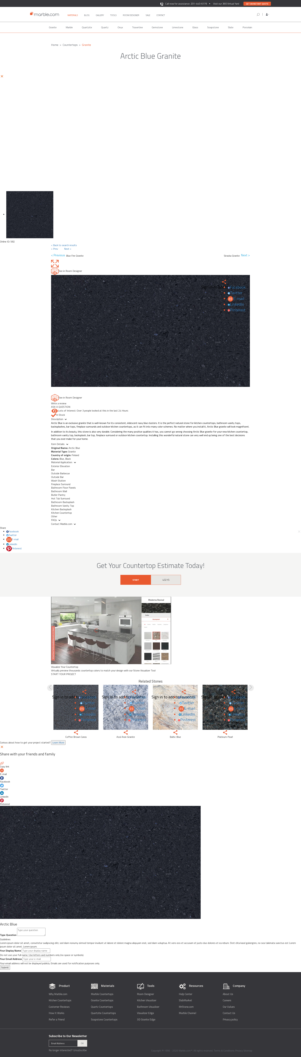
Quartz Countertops (102, 1007)
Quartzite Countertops (103, 1013)
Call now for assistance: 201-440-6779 (186, 3)
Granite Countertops (102, 1000)
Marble (69, 27)
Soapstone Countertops (104, 1020)
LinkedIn (237, 304)
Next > (67, 249)
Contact (160, 15)
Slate (230, 27)
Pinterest (238, 310)
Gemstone (157, 27)
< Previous (58, 255)
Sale (148, 15)
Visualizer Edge (145, 1013)
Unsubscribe (80, 1050)
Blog (87, 15)
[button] (267, 14)
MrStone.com (186, 1007)
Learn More (58, 742)
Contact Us (229, 1013)
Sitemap (247, 1050)
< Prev (54, 249)
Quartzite (87, 27)
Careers (227, 1000)
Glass (195, 27)
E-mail (238, 298)
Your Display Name (10, 950)
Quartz (104, 27)
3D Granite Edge (146, 1020)
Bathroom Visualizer (148, 1007)
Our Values (229, 1007)
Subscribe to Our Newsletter (68, 1036)
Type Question (8, 935)
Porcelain (247, 27)
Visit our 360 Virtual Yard (226, 3)
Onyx (120, 27)
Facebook (238, 287)
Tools (113, 15)
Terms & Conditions (224, 1050)
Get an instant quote (257, 3)
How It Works (56, 1013)
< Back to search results (64, 245)
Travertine (137, 27)
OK (82, 1043)
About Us (228, 994)
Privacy (239, 1050)
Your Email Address (11, 959)
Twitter (236, 293)
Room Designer (145, 994)
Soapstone (213, 27)
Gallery (100, 15)
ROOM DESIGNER (131, 15)
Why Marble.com (58, 994)
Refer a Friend (57, 1020)
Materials (73, 15)
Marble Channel (187, 1013)
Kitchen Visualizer (146, 1000)
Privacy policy (230, 1020)
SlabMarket (185, 1000)
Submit (5, 967)
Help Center (185, 994)
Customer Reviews (59, 1007)
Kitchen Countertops (60, 1000)
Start (135, 579)
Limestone (177, 27)
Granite (53, 27)
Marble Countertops (102, 994)
